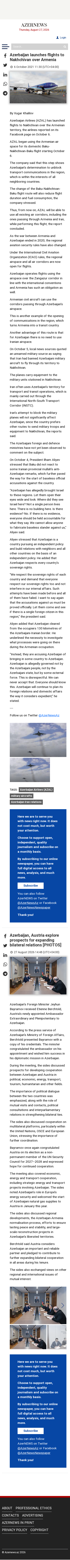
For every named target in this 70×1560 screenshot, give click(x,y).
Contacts (10, 1515)
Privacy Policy (14, 1530)
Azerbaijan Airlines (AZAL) (36, 789)
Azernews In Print (18, 1523)
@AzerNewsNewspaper (34, 907)
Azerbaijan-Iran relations (26, 802)
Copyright (39, 1530)
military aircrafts (21, 795)
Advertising (32, 1515)
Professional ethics (34, 1508)
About (7, 1508)
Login (62, 37)
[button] (5, 56)
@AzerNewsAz (49, 715)
